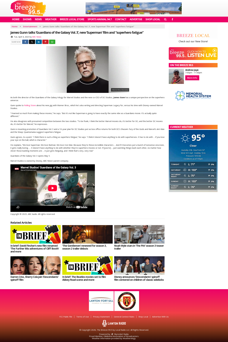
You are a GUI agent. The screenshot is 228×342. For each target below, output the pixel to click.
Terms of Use (82, 316)
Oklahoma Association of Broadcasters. (121, 336)
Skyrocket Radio (121, 334)
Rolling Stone (30, 105)
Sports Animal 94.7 (100, 19)
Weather (50, 19)
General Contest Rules (124, 316)
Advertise (136, 19)
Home (15, 19)
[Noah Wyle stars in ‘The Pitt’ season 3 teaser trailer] (139, 234)
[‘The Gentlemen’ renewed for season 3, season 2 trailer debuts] (87, 234)
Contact (120, 19)
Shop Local (153, 19)
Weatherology (129, 338)
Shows (27, 19)
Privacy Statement (101, 316)
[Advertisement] (134, 8)
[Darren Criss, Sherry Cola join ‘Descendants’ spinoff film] (35, 265)
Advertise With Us (160, 316)
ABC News (36, 37)
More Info (192, 77)
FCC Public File (65, 316)
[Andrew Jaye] (176, 76)
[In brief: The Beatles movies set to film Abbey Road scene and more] (87, 265)
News (38, 19)
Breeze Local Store (72, 19)
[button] (165, 19)
